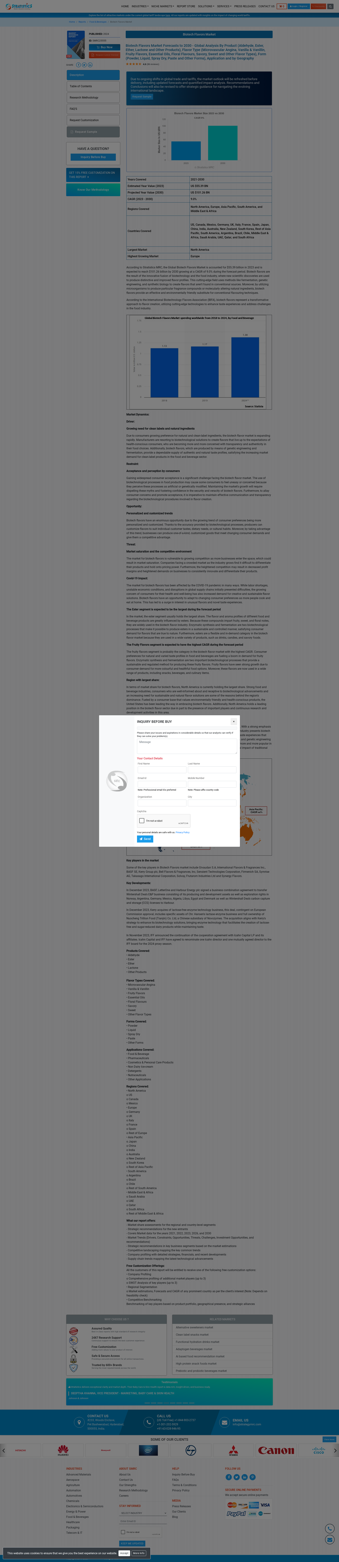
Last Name (194, 763)
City (190, 796)
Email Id (142, 778)
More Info (139, 1553)
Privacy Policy (182, 832)
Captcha (141, 811)
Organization (145, 796)
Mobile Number (196, 778)
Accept (124, 1553)
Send (147, 839)
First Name (144, 763)
